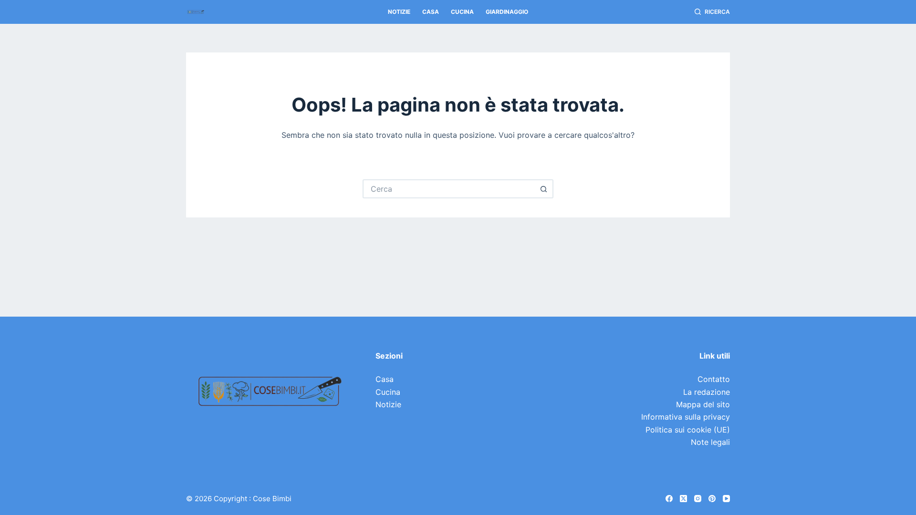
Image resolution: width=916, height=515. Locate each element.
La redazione (706, 392)
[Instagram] (697, 498)
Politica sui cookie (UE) (687, 429)
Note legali (710, 442)
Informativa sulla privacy (685, 417)
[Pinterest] (712, 498)
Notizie (399, 11)
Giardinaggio (507, 11)
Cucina (462, 11)
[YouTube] (726, 498)
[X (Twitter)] (683, 498)
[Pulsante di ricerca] (543, 188)
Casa (430, 11)
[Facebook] (669, 498)
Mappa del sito (703, 404)
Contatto (713, 379)
